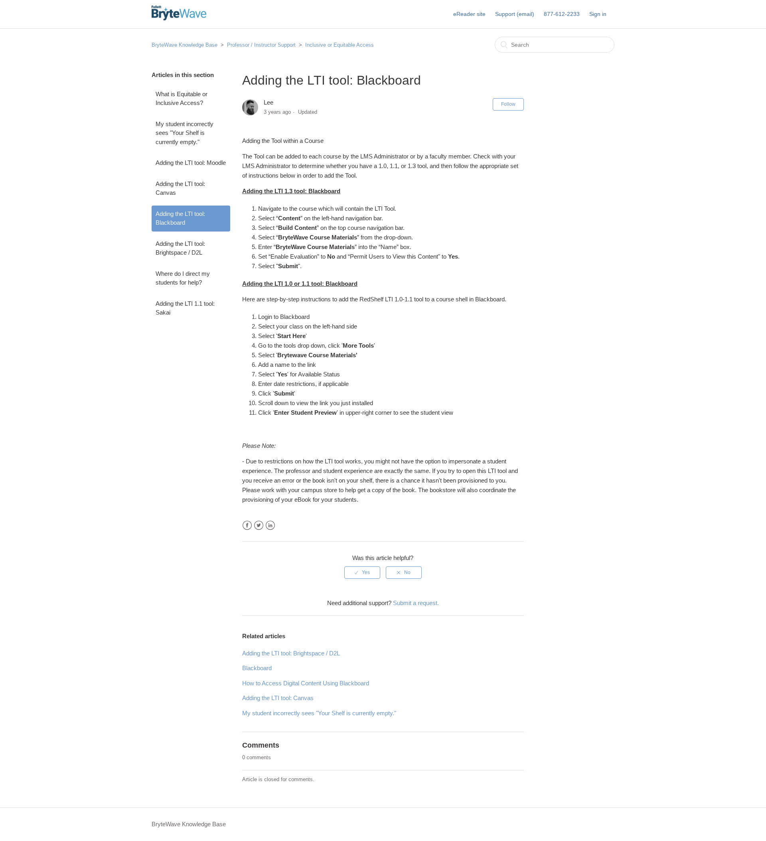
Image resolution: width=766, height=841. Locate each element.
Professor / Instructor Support (261, 45)
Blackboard (257, 668)
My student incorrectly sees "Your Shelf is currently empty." (184, 133)
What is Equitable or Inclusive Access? (181, 99)
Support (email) (514, 14)
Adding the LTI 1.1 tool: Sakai (185, 308)
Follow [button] (508, 104)
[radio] (362, 572)
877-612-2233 (562, 14)
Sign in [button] (597, 14)
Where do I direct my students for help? (183, 278)
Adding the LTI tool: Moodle (191, 162)
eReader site (469, 14)
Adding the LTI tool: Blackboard (180, 218)
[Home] (179, 18)
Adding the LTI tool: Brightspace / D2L (180, 248)
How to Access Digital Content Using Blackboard (305, 683)
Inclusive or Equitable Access (339, 45)
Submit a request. (416, 603)
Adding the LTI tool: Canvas (180, 188)
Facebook (247, 525)
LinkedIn (270, 525)
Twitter (259, 525)
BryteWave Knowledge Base (184, 45)
